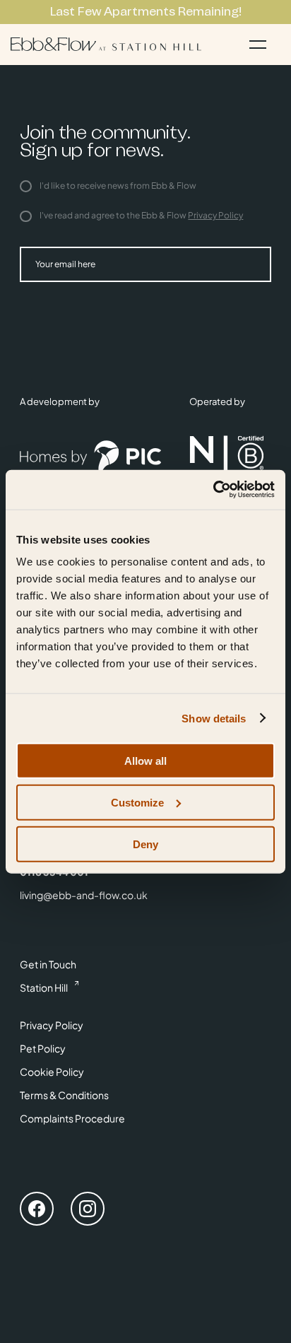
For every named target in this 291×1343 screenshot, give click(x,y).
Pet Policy (43, 1048)
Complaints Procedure (72, 1118)
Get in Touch (48, 964)
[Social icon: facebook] (37, 1211)
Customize (137, 802)
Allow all (145, 761)
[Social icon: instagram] (88, 1211)
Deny (145, 844)
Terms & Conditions (64, 1095)
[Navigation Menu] (257, 44)
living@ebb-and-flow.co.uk (84, 895)
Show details (214, 718)
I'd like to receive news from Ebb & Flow (117, 185)
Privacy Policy (215, 215)
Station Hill (44, 987)
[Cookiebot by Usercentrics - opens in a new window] (213, 490)
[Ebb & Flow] (106, 44)
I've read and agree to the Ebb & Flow (140, 215)
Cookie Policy (52, 1071)
